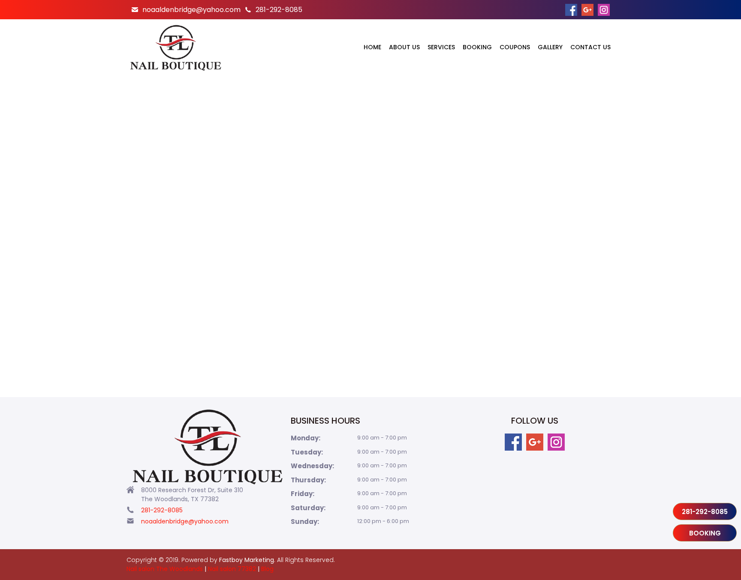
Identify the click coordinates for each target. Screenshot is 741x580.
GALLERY (550, 47)
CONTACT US (590, 47)
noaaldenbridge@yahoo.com (191, 10)
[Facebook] (513, 442)
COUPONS (515, 47)
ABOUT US (404, 47)
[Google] (534, 442)
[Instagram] (556, 442)
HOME (372, 47)
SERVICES (441, 47)
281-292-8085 (279, 10)
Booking (705, 533)
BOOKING (477, 47)
